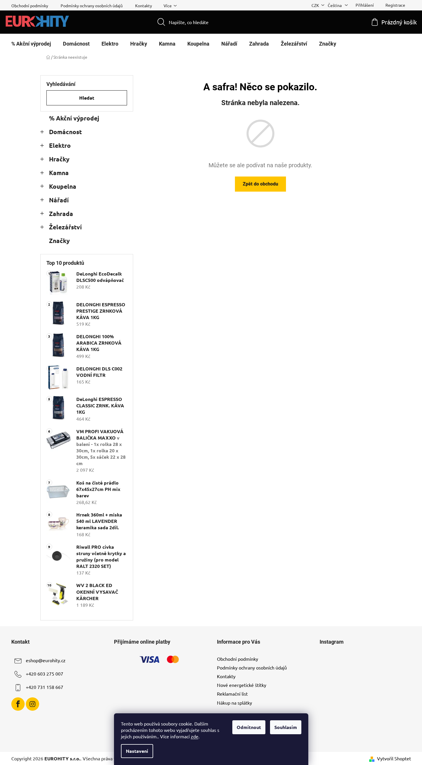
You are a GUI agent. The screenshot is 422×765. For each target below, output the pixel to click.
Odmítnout (249, 727)
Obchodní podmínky (29, 5)
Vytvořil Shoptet (394, 758)
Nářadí (59, 200)
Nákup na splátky (234, 702)
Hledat (86, 98)
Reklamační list (232, 693)
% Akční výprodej (74, 118)
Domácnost (65, 132)
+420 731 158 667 (44, 687)
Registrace (395, 5)
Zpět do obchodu (260, 184)
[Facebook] (18, 704)
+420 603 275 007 (44, 673)
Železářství (65, 227)
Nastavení (137, 751)
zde (194, 736)
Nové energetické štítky (241, 685)
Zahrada (61, 213)
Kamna (59, 173)
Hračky (59, 159)
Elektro (60, 145)
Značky (59, 240)
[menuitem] (31, 44)
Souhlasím (285, 727)
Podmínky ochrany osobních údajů (92, 5)
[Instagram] (32, 704)
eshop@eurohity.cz (46, 660)
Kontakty (143, 5)
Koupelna (62, 186)
